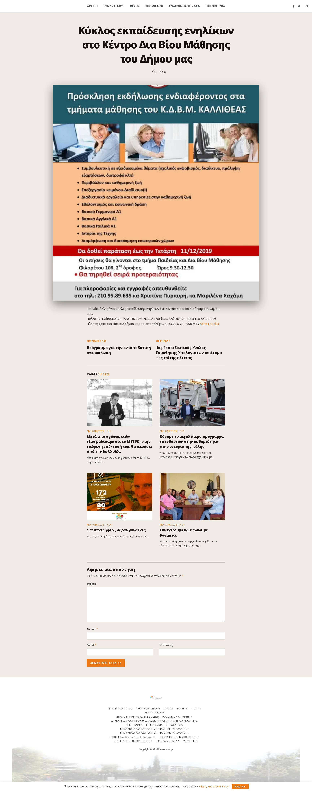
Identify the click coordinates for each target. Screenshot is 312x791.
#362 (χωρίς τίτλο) (120, 708)
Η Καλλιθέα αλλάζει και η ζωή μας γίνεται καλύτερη (154, 728)
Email (91, 645)
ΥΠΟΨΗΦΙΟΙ (154, 6)
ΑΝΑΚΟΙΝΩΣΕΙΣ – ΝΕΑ (184, 6)
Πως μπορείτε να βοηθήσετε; (179, 737)
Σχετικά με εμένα (167, 740)
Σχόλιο (91, 583)
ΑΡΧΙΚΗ (92, 6)
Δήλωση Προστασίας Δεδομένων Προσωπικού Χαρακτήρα (154, 716)
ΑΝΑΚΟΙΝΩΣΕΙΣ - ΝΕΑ (99, 431)
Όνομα (92, 629)
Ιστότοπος (166, 645)
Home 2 (182, 708)
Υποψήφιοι (190, 740)
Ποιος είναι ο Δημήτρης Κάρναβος (133, 737)
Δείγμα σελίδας (154, 712)
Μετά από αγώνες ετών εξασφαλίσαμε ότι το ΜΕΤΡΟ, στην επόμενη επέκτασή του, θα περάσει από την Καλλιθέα (119, 444)
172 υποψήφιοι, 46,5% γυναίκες (116, 530)
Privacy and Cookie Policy (214, 786)
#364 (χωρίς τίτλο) (148, 708)
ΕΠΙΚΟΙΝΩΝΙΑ (215, 6)
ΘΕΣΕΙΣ (135, 6)
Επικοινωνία (154, 724)
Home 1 (168, 708)
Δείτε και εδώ (209, 324)
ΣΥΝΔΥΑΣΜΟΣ (113, 6)
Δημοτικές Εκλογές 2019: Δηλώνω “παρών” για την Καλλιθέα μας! (154, 720)
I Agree (240, 786)
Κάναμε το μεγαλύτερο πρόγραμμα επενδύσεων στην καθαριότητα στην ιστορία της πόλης (192, 441)
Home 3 (195, 708)
